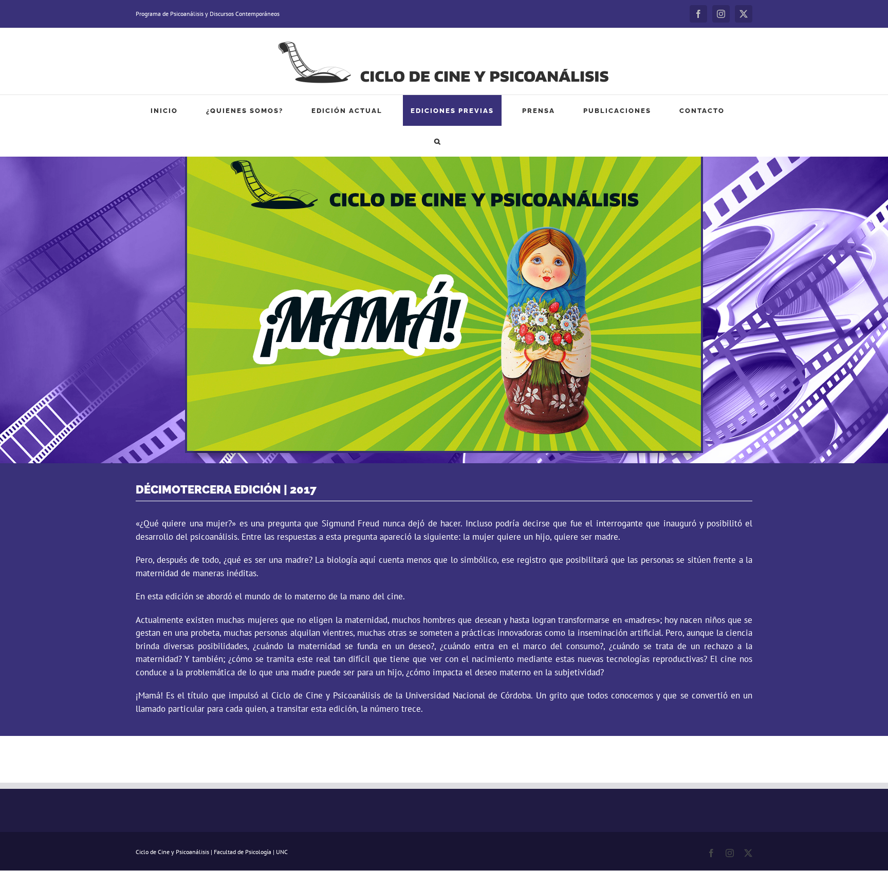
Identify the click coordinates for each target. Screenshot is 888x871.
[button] (438, 141)
